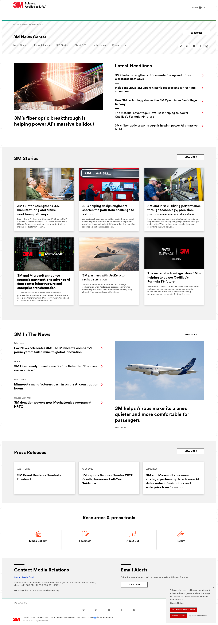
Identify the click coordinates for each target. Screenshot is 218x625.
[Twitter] (83, 610)
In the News (99, 45)
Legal (25, 617)
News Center (20, 45)
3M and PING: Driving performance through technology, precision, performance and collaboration (174, 210)
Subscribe (196, 33)
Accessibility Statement (66, 617)
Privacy (32, 617)
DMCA (52, 617)
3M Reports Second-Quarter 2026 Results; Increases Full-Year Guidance (107, 479)
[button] (198, 615)
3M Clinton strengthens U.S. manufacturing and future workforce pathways (38, 210)
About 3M (132, 541)
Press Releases (42, 45)
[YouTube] (109, 610)
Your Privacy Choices (85, 617)
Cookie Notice (177, 603)
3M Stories (62, 45)
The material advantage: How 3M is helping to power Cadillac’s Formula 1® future (174, 277)
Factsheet (85, 541)
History (180, 541)
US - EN (194, 8)
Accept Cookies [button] (178, 616)
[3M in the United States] (29, 5)
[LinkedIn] (96, 610)
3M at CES (80, 45)
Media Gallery (38, 541)
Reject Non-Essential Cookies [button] (183, 610)
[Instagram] (134, 610)
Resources (117, 45)
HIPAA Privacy (42, 617)
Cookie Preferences (105, 617)
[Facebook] (122, 610)
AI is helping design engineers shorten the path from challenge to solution (108, 210)
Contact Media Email (24, 577)
